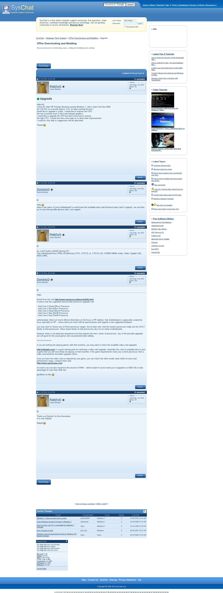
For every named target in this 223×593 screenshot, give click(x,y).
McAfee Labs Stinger (159, 229)
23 (97, 592)
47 (152, 592)
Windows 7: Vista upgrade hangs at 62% (52, 518)
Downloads (183, 5)
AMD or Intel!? (101, 504)
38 (131, 592)
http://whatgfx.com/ (46, 349)
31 (115, 592)
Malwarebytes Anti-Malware (161, 222)
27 (106, 592)
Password (116, 23)
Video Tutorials (160, 90)
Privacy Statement (127, 580)
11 (70, 592)
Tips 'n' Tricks (171, 5)
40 (136, 592)
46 (149, 592)
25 (102, 592)
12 (72, 592)
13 (74, 592)
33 (120, 592)
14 (77, 592)
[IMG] (39, 557)
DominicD (43, 189)
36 (127, 592)
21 (92, 592)
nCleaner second (157, 246)
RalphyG (55, 86)
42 (140, 592)
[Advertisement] (91, 56)
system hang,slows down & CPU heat (167, 195)
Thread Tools (137, 73)
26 (104, 592)
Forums (193, 5)
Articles (201, 5)
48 (154, 592)
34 (122, 592)
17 (83, 592)
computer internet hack (162, 165)
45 (147, 592)
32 (117, 592)
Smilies (39, 556)
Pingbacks (41, 563)
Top (139, 580)
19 (88, 592)
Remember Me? (133, 27)
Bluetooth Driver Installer (160, 239)
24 (99, 592)
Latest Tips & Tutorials (163, 54)
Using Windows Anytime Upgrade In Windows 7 (54, 522)
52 (163, 592)
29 (111, 592)
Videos (152, 5)
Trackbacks (41, 561)
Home (145, 5)
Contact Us (93, 580)
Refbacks (40, 565)
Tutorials (160, 5)
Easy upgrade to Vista (45, 530)
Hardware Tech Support (56, 38)
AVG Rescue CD (157, 232)
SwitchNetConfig (157, 226)
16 (81, 592)
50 (158, 592)
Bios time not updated (164, 205)
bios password (159, 185)
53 (165, 592)
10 (68, 592)
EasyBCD (155, 249)
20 (90, 592)
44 (145, 592)
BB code (40, 554)
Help (84, 580)
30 (113, 592)
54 (168, 592)
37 (129, 592)
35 (124, 592)
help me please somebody (85, 504)
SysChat (40, 38)
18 (86, 592)
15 (79, 592)
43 (143, 592)
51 (161, 592)
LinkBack (126, 73)
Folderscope (156, 236)
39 (133, 592)
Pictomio (154, 242)
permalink (141, 79)
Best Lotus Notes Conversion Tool (166, 209)
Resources (210, 5)
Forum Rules (41, 568)
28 (108, 592)
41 (138, 592)
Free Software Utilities (163, 219)
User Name (117, 20)
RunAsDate (155, 252)
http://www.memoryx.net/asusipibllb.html (74, 299)
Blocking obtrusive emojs (163, 169)
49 (156, 592)
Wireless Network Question (164, 199)
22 (95, 592)
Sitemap (113, 580)
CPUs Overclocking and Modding (83, 38)
